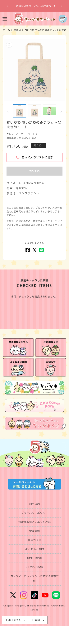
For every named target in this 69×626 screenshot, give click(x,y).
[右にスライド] (61, 112)
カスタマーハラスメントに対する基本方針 (34, 578)
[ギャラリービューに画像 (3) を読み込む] (49, 110)
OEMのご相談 (34, 567)
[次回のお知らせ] (62, 6)
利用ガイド (34, 540)
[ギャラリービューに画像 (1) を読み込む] (19, 110)
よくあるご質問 (34, 549)
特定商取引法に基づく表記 (34, 522)
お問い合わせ (34, 558)
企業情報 (34, 531)
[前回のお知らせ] (7, 6)
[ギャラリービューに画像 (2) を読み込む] (34, 110)
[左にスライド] (8, 112)
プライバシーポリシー (34, 513)
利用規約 (34, 504)
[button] (5, 19)
